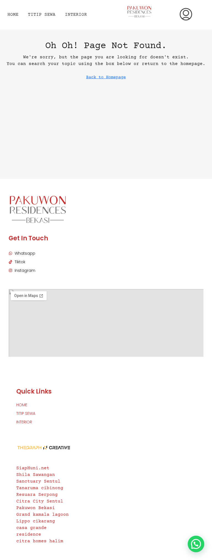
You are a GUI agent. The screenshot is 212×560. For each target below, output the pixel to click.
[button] (196, 544)
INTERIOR (76, 14)
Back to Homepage (106, 77)
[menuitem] (186, 14)
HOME (12, 14)
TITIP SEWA (41, 14)
